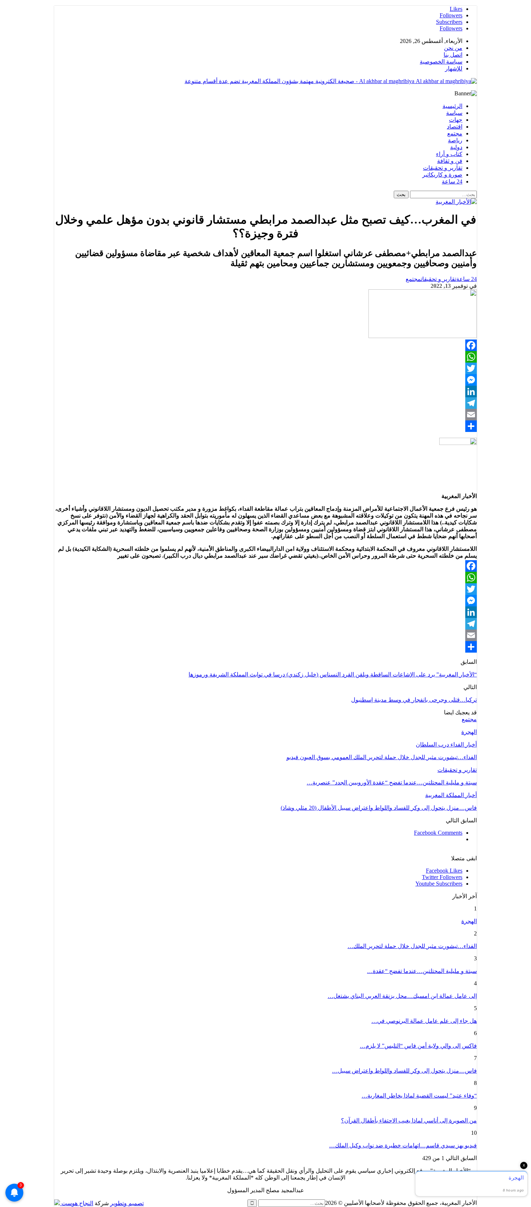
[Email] (265, 414)
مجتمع (454, 133)
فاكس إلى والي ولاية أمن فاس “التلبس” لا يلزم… (418, 1046)
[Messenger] (265, 380)
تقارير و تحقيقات (442, 168)
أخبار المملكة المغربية (451, 795)
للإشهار (453, 68)
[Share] (265, 426)
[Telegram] (265, 403)
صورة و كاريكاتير (442, 175)
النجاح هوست (76, 1203)
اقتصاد (454, 127)
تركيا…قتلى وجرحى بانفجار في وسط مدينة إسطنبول (414, 700)
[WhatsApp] (265, 357)
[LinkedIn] (265, 391)
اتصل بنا (453, 55)
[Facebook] (265, 345)
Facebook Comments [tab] (438, 833)
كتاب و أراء (449, 154)
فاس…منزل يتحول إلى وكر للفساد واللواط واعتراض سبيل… (404, 1071)
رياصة (455, 140)
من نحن (453, 48)
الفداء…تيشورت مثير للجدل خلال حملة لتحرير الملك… (412, 946)
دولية (456, 147)
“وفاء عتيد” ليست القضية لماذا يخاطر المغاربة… (419, 1096)
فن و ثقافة (449, 161)
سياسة (454, 113)
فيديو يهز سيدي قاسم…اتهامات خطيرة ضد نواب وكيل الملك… (403, 1145)
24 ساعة (452, 181)
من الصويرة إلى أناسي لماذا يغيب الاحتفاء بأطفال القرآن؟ (409, 1120)
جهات (455, 120)
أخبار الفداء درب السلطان (446, 744)
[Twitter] (265, 368)
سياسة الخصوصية (441, 62)
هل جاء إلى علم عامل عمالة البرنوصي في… (424, 1021)
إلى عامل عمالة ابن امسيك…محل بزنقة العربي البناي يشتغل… (402, 996)
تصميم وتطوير (127, 1203)
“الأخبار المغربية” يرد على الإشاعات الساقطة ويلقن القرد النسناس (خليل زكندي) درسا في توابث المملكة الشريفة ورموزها (333, 674)
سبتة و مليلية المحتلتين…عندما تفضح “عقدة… (422, 971)
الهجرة (469, 921)
